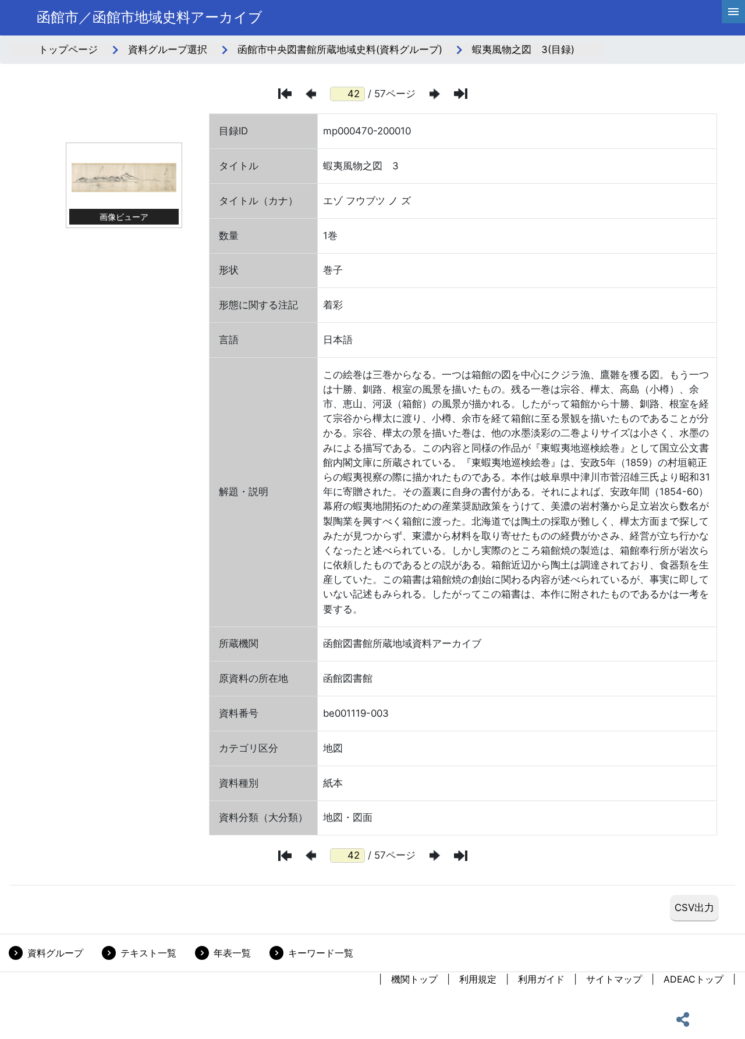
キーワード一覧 (320, 953)
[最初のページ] (285, 93)
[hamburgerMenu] (733, 11)
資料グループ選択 (167, 49)
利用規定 (477, 979)
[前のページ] (311, 93)
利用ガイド (541, 979)
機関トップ (414, 979)
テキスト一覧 (148, 953)
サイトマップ (614, 979)
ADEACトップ (693, 979)
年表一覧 (232, 953)
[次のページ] (435, 93)
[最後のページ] (460, 93)
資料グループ (55, 953)
